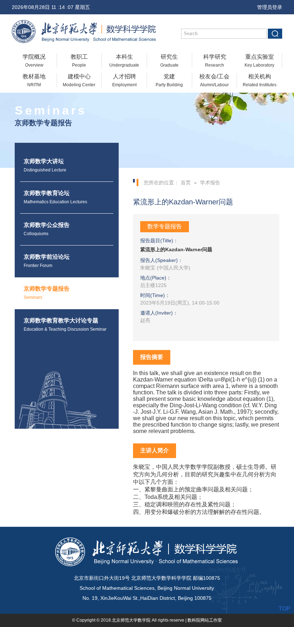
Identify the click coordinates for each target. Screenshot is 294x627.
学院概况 (34, 61)
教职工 (79, 61)
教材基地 (34, 80)
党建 (169, 80)
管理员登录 (267, 7)
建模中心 (79, 80)
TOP (284, 609)
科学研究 (214, 61)
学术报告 (210, 182)
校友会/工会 (214, 80)
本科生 (124, 61)
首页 (186, 182)
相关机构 (259, 80)
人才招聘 (124, 80)
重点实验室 (259, 61)
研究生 (169, 61)
